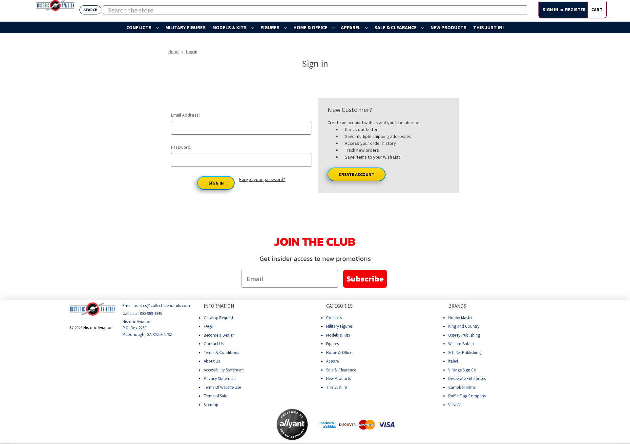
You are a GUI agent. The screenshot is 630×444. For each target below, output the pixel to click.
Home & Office (310, 27)
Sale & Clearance (396, 27)
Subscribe (365, 278)
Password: (181, 147)
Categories (339, 306)
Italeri (453, 361)
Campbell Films (461, 387)
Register (575, 9)
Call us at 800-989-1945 (142, 314)
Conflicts (139, 27)
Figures (271, 27)
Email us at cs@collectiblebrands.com (156, 305)
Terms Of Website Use (222, 387)
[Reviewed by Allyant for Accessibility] (292, 424)
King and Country (463, 326)
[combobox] (315, 9)
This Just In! (488, 27)
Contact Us (213, 343)
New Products (448, 27)
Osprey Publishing (464, 335)
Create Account (356, 174)
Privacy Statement (220, 378)
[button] (250, 424)
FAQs (208, 326)
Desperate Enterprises (467, 378)
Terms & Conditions (221, 352)
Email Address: (185, 115)
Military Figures (185, 27)
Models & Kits (230, 27)
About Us (212, 361)
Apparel (351, 27)
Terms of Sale (215, 396)
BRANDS (457, 306)
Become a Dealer (219, 335)
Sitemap (211, 405)
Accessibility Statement (224, 370)
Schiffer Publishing (464, 352)
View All (455, 405)
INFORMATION (219, 306)
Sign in (550, 9)
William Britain (461, 343)
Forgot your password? (262, 179)
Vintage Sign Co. (462, 370)
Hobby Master (460, 318)
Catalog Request (218, 318)
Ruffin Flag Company (467, 396)
